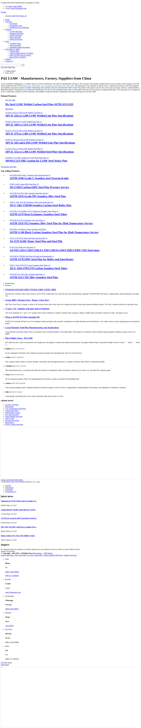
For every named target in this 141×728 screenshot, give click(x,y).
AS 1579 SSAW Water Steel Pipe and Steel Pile (36, 241)
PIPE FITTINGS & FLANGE (20, 55)
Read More (9, 109)
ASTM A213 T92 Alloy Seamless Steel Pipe (34, 277)
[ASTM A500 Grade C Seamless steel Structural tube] (30, 175)
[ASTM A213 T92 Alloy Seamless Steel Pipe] (27, 274)
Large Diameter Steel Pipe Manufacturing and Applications (32, 327)
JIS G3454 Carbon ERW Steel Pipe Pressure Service (39, 187)
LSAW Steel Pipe (16, 31)
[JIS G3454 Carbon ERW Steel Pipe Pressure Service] (24, 184)
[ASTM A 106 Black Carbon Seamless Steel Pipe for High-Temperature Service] (28, 229)
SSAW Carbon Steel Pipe (14, 424)
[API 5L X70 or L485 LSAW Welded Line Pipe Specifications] (24, 131)
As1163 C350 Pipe (12, 405)
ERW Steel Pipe (15, 37)
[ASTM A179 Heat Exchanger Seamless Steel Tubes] (34, 211)
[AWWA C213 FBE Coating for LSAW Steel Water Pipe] (27, 158)
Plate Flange (27, 86)
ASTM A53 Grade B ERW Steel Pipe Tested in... (19, 518)
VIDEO (8, 59)
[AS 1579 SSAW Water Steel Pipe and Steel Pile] (28, 238)
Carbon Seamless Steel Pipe (53, 555)
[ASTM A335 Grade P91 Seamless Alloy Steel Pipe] (29, 193)
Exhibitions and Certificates (19, 27)
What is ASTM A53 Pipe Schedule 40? (22, 317)
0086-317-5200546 (12, 576)
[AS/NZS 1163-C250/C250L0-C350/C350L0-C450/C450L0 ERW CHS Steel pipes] (22, 247)
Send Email (5, 665)
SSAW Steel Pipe (16, 35)
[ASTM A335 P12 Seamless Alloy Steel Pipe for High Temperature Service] (27, 220)
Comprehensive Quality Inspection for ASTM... (18, 510)
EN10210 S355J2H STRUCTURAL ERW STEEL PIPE (30, 289)
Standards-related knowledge (20, 47)
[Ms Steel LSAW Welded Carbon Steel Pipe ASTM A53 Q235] (10, 100)
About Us (8, 22)
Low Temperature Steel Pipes (51, 86)
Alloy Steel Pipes (20, 555)
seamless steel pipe (69, 555)
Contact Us (9, 61)
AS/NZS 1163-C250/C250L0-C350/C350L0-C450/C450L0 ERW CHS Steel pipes (54, 250)
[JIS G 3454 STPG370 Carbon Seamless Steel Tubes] (30, 265)
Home (7, 20)
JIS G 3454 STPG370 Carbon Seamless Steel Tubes (38, 268)
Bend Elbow (9, 422)
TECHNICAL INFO (12, 49)
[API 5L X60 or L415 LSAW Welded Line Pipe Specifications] (23, 122)
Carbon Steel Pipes (12, 411)
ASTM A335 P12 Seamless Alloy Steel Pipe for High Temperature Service (51, 223)
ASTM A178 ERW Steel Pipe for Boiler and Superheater (42, 259)
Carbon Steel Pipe (7, 555)
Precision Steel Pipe (12, 420)
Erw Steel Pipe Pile (12, 415)
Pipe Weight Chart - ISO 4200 (18, 338)
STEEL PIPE (14, 51)
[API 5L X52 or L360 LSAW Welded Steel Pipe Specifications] (24, 149)
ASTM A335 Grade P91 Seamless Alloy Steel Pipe (38, 196)
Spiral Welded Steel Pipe (13, 417)
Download (13, 24)
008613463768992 (12, 609)
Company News (15, 43)
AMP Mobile (48, 553)
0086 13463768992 (15, 6)
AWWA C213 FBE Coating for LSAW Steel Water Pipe (36, 160)
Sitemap (39, 553)
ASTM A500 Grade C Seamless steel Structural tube (39, 178)
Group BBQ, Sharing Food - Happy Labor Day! (27, 300)
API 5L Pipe (9, 418)
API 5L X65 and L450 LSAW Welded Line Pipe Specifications (40, 142)
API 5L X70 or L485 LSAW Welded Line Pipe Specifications (39, 133)
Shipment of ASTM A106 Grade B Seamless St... (19, 501)
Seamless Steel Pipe (16, 33)
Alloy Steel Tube (68, 86)
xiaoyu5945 (9, 626)
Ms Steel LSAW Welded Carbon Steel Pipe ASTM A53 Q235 (39, 104)
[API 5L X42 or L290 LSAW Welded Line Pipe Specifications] (24, 113)
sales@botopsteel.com (18, 8)
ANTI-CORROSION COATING (21, 53)
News (7, 41)
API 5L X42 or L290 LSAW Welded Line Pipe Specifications (39, 115)
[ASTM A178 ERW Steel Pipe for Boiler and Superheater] (32, 256)
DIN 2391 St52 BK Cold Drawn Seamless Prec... (19, 527)
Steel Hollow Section (12, 413)
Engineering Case (16, 26)
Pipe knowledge (15, 45)
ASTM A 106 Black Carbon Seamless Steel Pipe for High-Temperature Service (54, 232)
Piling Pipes (36, 86)
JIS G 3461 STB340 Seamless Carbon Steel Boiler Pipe (40, 205)
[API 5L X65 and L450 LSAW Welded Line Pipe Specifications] (24, 140)
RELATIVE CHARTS (18, 57)
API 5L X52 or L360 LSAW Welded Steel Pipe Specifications (39, 151)
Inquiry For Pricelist (8, 551)
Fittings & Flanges (16, 39)
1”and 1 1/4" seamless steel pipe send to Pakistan (27, 309)
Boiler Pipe (38, 555)
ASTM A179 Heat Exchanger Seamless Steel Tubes (38, 214)
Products (8, 29)
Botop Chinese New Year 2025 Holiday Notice (18, 536)
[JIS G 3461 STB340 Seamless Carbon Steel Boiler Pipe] (31, 202)
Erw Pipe (30, 555)
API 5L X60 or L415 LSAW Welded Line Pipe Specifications (39, 124)
